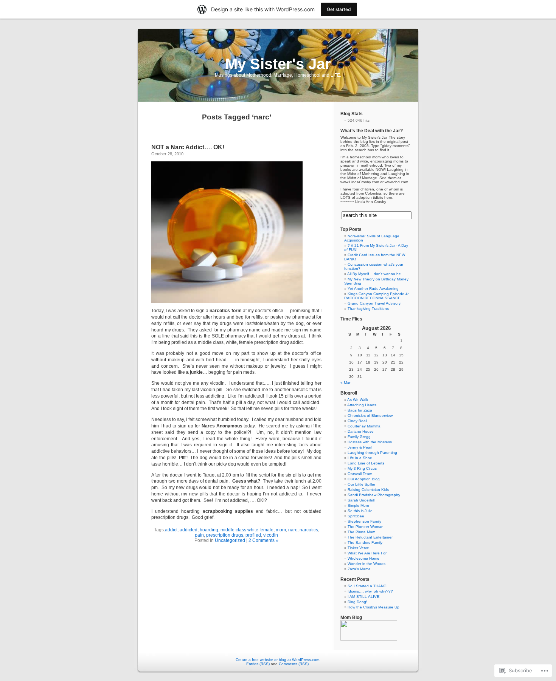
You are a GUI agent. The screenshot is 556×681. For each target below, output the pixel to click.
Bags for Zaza (360, 410)
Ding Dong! (357, 602)
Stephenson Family (364, 521)
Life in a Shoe (360, 458)
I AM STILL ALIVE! (364, 596)
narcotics (309, 529)
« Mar (345, 383)
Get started (339, 9)
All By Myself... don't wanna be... (375, 274)
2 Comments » (263, 540)
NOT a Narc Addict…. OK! (187, 147)
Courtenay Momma (364, 426)
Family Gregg (359, 437)
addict (171, 529)
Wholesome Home (363, 558)
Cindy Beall (357, 421)
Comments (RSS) (294, 664)
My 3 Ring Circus (362, 468)
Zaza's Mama (359, 569)
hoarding (209, 529)
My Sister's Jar (278, 64)
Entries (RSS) (258, 664)
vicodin (270, 535)
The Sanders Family (365, 542)
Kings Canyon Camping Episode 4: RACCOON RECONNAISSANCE (376, 296)
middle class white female (247, 529)
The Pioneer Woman (366, 527)
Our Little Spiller (361, 484)
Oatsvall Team (360, 474)
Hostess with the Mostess (370, 442)
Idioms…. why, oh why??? (370, 591)
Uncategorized (230, 540)
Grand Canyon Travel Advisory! (375, 303)
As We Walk (357, 400)
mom (281, 529)
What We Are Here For (367, 553)
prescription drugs (224, 535)
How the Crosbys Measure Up (373, 607)
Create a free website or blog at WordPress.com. (278, 660)
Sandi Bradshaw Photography (374, 495)
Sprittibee (356, 516)
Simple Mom (358, 505)
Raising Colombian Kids (368, 490)
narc (292, 529)
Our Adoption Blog (364, 479)
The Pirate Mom (361, 532)
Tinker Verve (358, 548)
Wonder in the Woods (366, 564)
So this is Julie (360, 511)
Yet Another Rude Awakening (373, 288)
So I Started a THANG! (368, 586)
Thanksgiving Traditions (368, 308)
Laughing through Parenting (372, 452)
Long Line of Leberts (366, 463)
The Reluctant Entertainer (370, 537)
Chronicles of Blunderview (370, 415)
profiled (253, 535)
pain (199, 535)
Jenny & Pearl (360, 447)
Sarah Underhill (361, 500)
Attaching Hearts (361, 405)
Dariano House (361, 431)
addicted (188, 529)
